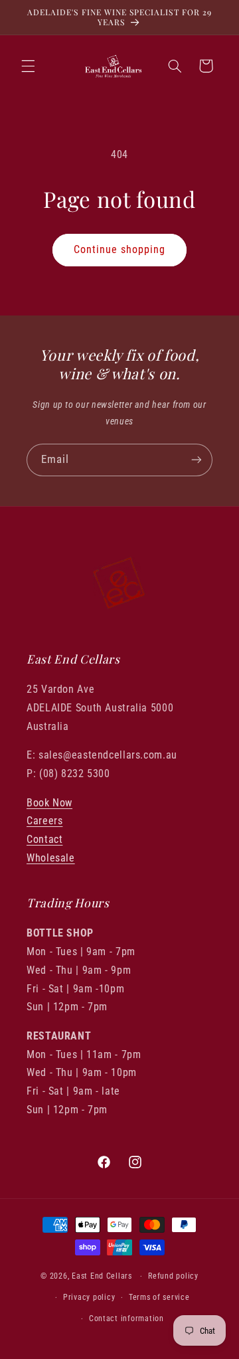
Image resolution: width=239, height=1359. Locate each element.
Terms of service (159, 1297)
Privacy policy (89, 1297)
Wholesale (51, 858)
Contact (44, 839)
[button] (28, 65)
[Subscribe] (196, 460)
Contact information (126, 1318)
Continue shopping (120, 249)
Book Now (49, 802)
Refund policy (173, 1276)
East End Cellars (102, 1276)
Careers (44, 820)
